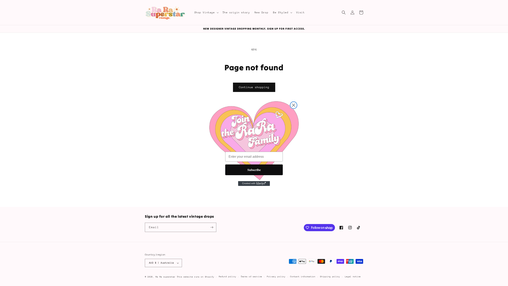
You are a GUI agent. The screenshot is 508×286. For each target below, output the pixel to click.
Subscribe (254, 169)
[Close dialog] (293, 105)
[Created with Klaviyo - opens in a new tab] (254, 183)
